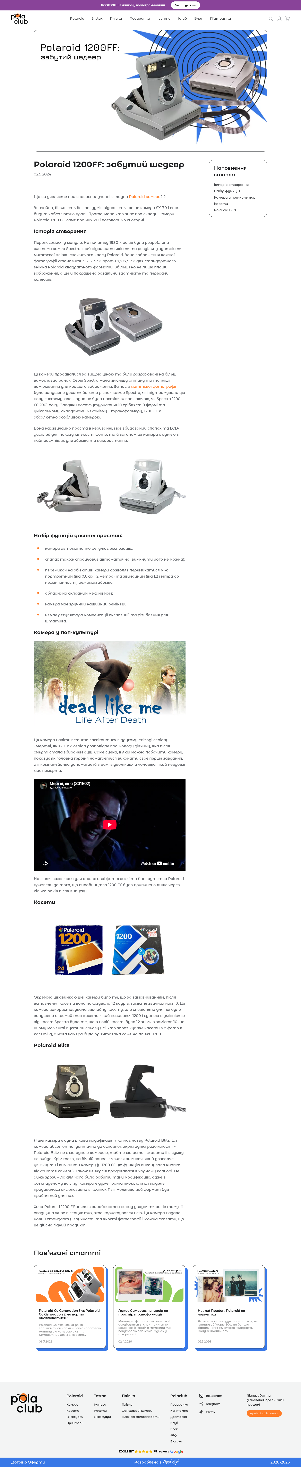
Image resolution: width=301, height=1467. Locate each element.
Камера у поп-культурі (235, 197)
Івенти (164, 18)
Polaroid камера (145, 197)
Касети (221, 204)
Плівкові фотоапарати (141, 1417)
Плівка (116, 18)
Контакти (179, 1411)
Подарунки (140, 18)
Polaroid (77, 18)
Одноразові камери (137, 1411)
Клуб (182, 18)
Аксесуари (75, 1417)
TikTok (210, 1412)
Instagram (214, 1396)
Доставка (178, 1417)
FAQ (173, 1435)
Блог (198, 18)
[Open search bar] (271, 19)
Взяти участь (185, 5)
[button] (150, 1451)
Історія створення (231, 185)
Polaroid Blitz (225, 210)
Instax (97, 18)
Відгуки (176, 1441)
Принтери (75, 1423)
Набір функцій (227, 191)
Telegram (213, 1404)
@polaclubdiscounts (264, 1413)
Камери (72, 1404)
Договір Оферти (28, 1462)
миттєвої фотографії (153, 386)
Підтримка (220, 18)
